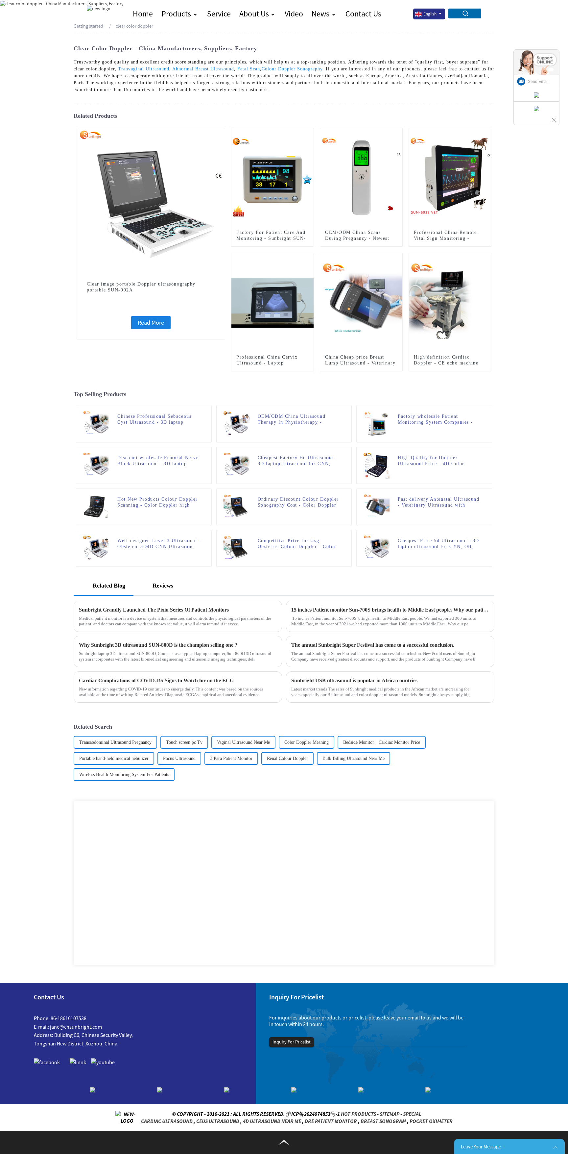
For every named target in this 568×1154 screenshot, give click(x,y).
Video (294, 14)
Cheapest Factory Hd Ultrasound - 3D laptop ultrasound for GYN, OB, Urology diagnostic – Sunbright (297, 461)
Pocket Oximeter (431, 1121)
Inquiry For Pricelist (291, 1042)
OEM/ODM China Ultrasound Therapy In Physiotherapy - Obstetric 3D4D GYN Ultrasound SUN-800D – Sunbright (296, 419)
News (320, 14)
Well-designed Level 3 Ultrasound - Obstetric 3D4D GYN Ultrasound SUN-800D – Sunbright (159, 544)
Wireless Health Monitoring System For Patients (124, 774)
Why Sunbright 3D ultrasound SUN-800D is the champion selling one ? (158, 645)
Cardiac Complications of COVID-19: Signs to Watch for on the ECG (156, 680)
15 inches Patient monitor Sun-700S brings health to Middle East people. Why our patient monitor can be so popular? (390, 610)
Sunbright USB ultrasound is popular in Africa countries (354, 680)
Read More (151, 322)
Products (176, 14)
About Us (254, 14)
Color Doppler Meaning (306, 742)
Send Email (538, 81)
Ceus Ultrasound (217, 1121)
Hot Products (358, 1114)
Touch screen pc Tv (184, 742)
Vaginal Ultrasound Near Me (243, 742)
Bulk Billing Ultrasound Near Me (353, 758)
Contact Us (363, 14)
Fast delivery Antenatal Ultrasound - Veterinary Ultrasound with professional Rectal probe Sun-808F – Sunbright (440, 502)
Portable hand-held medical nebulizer (114, 758)
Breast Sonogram (383, 1121)
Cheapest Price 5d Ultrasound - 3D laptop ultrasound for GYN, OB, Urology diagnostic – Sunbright (438, 544)
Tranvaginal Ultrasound (143, 68)
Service (219, 14)
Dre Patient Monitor (331, 1121)
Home (143, 14)
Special (412, 1114)
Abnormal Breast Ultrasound (203, 68)
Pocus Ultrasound (179, 758)
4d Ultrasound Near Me (272, 1121)
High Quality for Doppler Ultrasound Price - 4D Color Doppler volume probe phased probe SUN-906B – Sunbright (432, 461)
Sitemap (389, 1114)
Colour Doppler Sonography (292, 68)
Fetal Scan (248, 68)
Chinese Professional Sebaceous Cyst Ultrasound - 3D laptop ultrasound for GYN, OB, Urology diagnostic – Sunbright (157, 419)
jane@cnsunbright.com (76, 1026)
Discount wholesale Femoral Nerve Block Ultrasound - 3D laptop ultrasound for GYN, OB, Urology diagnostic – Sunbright (158, 461)
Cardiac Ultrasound (167, 1121)
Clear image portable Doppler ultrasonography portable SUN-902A (141, 287)
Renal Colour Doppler (287, 758)
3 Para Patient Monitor (231, 758)
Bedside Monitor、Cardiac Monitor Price (381, 742)
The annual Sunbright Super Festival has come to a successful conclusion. (372, 645)
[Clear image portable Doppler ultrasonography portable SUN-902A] (151, 202)
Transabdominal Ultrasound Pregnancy (115, 742)
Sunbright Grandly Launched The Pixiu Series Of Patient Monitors (154, 610)
